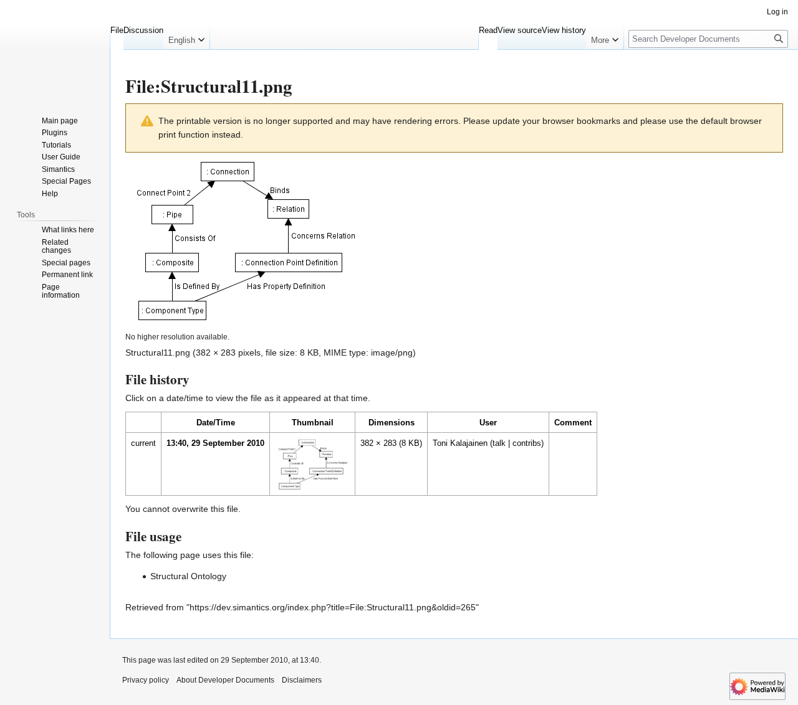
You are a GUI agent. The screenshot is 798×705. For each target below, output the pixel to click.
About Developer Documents (225, 680)
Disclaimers (302, 680)
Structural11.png (157, 352)
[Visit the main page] (55, 50)
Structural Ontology (188, 576)
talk (499, 443)
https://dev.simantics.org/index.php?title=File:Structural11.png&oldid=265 (333, 607)
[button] (186, 37)
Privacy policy (145, 680)
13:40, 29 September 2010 (215, 443)
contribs (526, 443)
